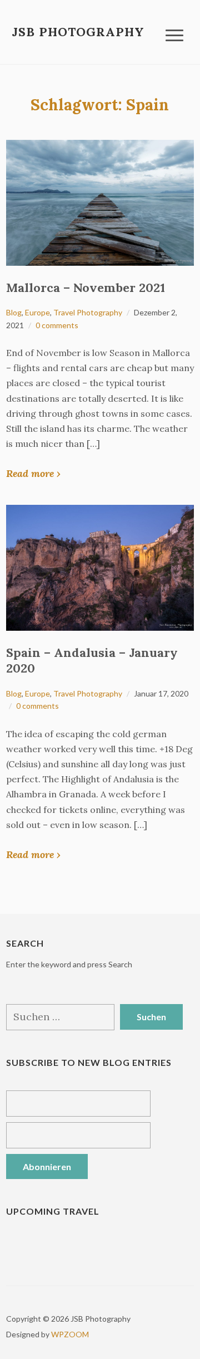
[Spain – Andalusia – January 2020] (100, 566)
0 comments (57, 325)
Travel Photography (87, 312)
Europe (37, 312)
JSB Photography (78, 32)
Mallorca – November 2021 (85, 287)
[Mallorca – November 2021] (100, 201)
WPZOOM (70, 1334)
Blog (14, 312)
